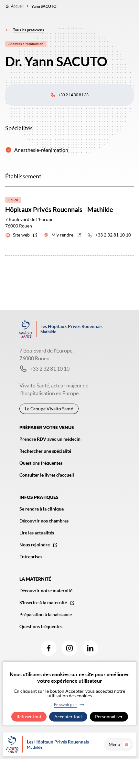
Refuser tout (28, 716)
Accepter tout (68, 716)
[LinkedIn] (90, 648)
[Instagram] (69, 648)
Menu (114, 744)
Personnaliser (109, 716)
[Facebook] (49, 648)
